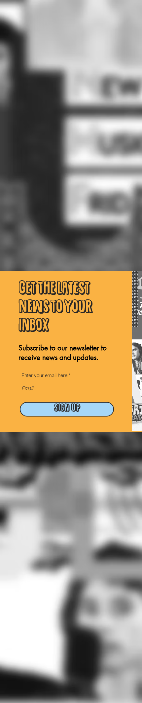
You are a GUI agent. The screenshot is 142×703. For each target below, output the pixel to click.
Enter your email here (44, 375)
